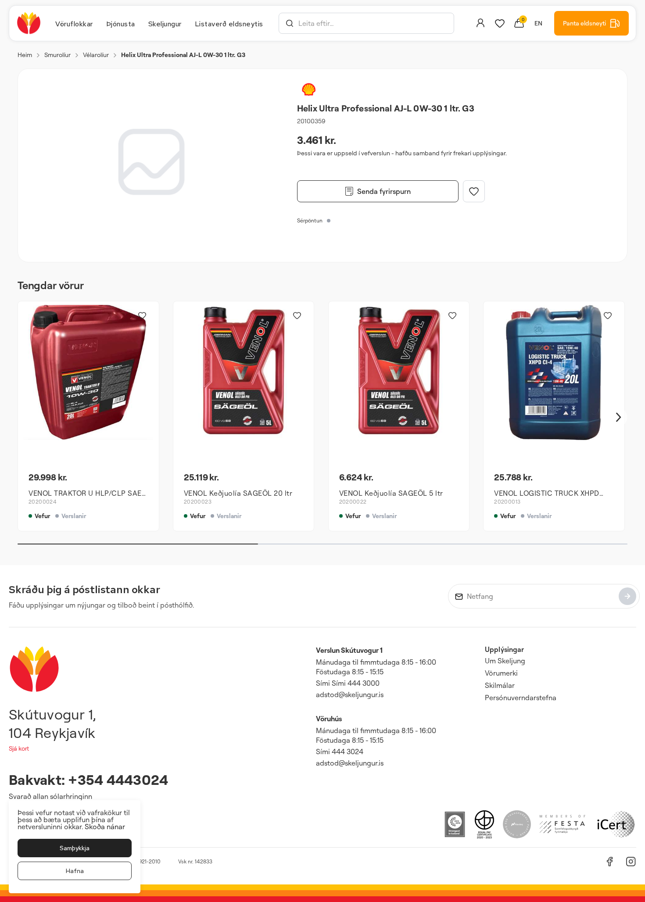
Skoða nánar (105, 826)
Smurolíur (57, 54)
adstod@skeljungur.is (349, 694)
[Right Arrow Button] (619, 417)
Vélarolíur (96, 54)
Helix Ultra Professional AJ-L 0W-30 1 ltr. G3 (183, 54)
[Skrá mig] (627, 596)
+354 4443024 (118, 779)
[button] (289, 23)
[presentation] (74, 23)
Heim (25, 54)
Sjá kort (19, 748)
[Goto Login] (500, 23)
